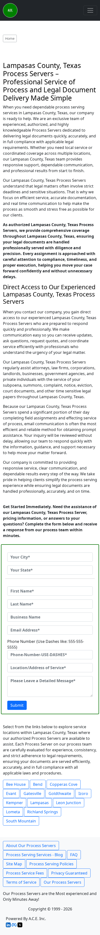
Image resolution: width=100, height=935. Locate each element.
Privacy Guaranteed (69, 873)
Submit (17, 705)
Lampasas (39, 802)
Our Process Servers (62, 882)
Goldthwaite (60, 793)
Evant (11, 793)
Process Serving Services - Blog (34, 854)
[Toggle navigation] (90, 10)
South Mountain (21, 821)
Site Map (14, 864)
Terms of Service (21, 882)
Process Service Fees (25, 873)
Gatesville (32, 793)
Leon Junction (68, 802)
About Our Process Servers (31, 845)
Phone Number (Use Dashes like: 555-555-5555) (45, 644)
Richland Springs (42, 811)
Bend (37, 784)
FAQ (74, 854)
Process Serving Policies (51, 864)
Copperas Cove (63, 784)
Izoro (83, 793)
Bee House (16, 784)
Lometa (13, 811)
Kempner (14, 802)
